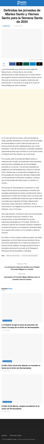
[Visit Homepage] (22, 3)
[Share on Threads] (39, 64)
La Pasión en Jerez (11, 439)
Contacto (4, 435)
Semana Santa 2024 (13, 255)
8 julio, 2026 (6, 411)
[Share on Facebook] (12, 64)
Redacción (6, 26)
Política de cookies (15, 435)
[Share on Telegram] (33, 64)
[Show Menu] (2, 3)
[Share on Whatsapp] (26, 64)
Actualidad (7, 320)
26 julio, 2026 (6, 330)
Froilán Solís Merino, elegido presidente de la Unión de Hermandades (20, 407)
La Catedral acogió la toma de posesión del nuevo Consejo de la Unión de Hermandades (20, 326)
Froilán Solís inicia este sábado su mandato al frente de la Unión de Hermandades (21, 366)
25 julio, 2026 (6, 371)
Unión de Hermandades (29, 255)
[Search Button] (41, 3)
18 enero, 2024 (18, 26)
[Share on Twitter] (19, 64)
